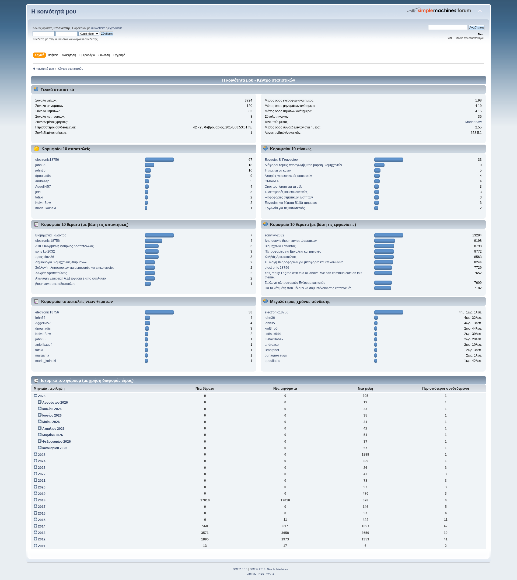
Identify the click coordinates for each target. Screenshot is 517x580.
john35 (40, 170)
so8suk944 (273, 334)
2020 (42, 487)
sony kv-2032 (45, 251)
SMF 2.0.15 (240, 569)
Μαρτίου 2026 (52, 435)
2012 (42, 539)
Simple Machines (277, 569)
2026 (42, 396)
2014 (42, 526)
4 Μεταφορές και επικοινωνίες (286, 192)
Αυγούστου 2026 (55, 402)
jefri (38, 192)
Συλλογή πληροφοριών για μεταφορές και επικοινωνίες (74, 268)
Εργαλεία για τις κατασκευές (285, 208)
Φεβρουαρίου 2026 (56, 441)
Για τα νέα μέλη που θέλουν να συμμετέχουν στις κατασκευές (308, 288)
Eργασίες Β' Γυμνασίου (281, 160)
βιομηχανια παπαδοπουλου (55, 284)
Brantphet (272, 350)
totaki (39, 197)
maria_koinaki (45, 208)
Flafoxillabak (274, 339)
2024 (42, 461)
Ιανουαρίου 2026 (54, 448)
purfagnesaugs (276, 355)
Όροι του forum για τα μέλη (284, 186)
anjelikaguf (43, 345)
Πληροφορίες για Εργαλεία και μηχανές (293, 251)
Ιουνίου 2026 (52, 415)
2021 (42, 481)
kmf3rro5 (271, 328)
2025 (42, 455)
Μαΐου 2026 (51, 422)
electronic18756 (47, 160)
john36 (40, 165)
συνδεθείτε (98, 28)
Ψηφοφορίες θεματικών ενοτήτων (289, 197)
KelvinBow (43, 203)
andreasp (42, 181)
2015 (42, 520)
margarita (42, 355)
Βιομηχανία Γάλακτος (50, 235)
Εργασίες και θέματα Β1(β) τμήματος (291, 203)
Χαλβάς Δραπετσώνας (51, 273)
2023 (42, 468)
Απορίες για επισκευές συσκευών (288, 176)
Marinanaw (473, 122)
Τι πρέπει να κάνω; (278, 170)
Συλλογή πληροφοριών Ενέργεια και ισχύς (295, 283)
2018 (42, 500)
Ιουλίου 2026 (52, 409)
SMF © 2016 (258, 569)
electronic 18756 (47, 241)
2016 (42, 513)
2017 (42, 507)
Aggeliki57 (43, 186)
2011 (41, 546)
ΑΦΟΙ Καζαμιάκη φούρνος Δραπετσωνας (64, 246)
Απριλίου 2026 (53, 429)
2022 (42, 474)
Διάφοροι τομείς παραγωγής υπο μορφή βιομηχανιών (303, 165)
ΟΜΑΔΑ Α (272, 181)
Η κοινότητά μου (53, 11)
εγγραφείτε (115, 28)
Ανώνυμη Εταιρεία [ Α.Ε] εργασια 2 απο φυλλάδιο (70, 278)
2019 (42, 494)
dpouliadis (43, 176)
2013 (42, 533)
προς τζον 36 (44, 257)
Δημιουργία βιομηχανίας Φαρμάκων (61, 262)
